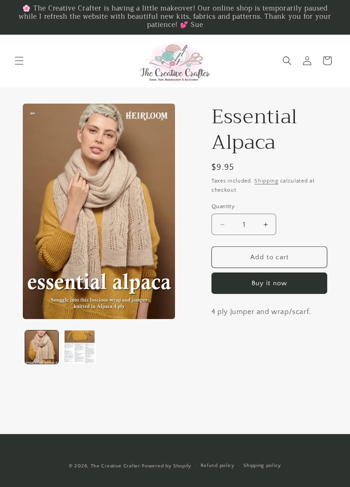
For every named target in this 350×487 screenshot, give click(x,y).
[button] (19, 61)
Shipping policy (262, 465)
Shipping (266, 181)
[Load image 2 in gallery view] (79, 347)
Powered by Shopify (166, 466)
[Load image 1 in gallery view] (41, 347)
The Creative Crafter (116, 466)
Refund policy (218, 465)
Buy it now (269, 283)
